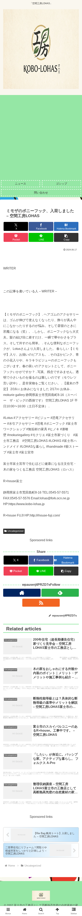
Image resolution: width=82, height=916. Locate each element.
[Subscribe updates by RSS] (41, 603)
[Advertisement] (41, 136)
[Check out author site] (22, 593)
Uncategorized (15, 531)
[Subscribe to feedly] (60, 593)
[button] (66, 237)
